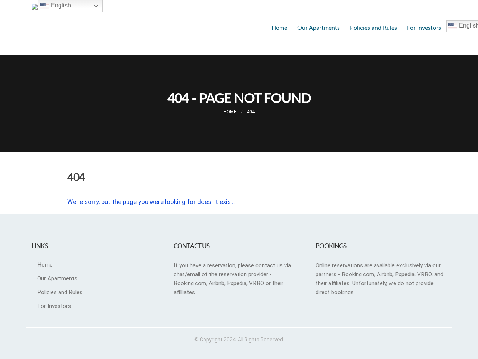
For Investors (424, 28)
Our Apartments (318, 28)
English (60, 5)
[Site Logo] (88, 27)
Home (279, 28)
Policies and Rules (373, 28)
